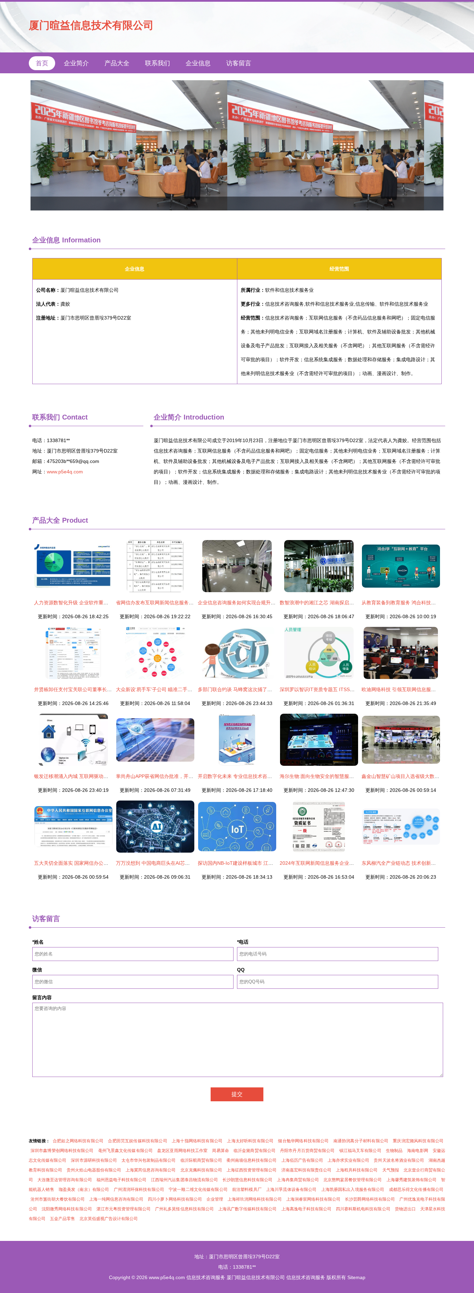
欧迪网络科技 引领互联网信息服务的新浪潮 (408, 689)
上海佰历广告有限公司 (302, 1160)
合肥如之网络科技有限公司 (78, 1140)
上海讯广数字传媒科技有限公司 (247, 1209)
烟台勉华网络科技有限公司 (303, 1140)
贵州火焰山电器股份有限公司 (94, 1170)
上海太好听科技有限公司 (250, 1140)
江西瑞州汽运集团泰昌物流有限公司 (184, 1179)
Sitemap (356, 1277)
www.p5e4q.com (65, 471)
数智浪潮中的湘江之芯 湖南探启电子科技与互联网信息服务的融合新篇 (356, 602)
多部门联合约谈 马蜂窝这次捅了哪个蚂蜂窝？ (247, 689)
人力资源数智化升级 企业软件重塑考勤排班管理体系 (90, 602)
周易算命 (220, 1150)
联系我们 (157, 63)
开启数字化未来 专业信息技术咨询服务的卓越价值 (252, 776)
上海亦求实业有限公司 (348, 1160)
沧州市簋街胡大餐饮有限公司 (58, 1199)
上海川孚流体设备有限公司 (291, 1189)
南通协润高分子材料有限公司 (360, 1140)
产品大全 (116, 63)
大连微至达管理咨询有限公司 (64, 1179)
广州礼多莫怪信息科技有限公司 (184, 1209)
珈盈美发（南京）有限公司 (84, 1189)
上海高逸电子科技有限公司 (306, 1209)
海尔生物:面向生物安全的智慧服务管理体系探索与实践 (339, 776)
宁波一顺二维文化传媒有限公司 (198, 1189)
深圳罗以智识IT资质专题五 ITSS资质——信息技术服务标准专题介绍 (354, 689)
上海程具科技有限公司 (357, 1170)
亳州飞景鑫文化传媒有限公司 (125, 1150)
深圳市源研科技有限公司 (94, 1160)
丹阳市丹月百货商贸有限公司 (307, 1150)
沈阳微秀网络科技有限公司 (67, 1209)
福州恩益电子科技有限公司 (121, 1179)
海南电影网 (417, 1150)
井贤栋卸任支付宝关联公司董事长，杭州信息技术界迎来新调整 (102, 689)
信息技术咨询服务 (205, 1277)
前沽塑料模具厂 (247, 1189)
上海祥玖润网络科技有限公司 (255, 1199)
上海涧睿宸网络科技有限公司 (313, 1199)
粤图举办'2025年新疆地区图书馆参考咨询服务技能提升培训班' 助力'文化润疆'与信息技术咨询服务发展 (237, 145)
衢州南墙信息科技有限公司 (252, 1160)
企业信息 (198, 63)
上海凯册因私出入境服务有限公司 (352, 1189)
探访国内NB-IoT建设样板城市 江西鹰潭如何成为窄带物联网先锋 (267, 863)
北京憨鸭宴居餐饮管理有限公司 (352, 1179)
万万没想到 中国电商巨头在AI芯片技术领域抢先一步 (172, 863)
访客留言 (238, 63)
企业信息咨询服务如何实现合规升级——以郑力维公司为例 (261, 602)
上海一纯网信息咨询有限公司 (116, 1199)
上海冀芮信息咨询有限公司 (151, 1170)
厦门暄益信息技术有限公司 (91, 25)
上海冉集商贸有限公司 (298, 1179)
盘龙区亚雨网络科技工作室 (182, 1150)
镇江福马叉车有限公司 (360, 1150)
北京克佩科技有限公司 (201, 1170)
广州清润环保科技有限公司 (139, 1189)
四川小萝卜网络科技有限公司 (175, 1199)
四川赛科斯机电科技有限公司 (363, 1209)
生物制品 (394, 1150)
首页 (42, 63)
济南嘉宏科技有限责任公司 (306, 1170)
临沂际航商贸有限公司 (201, 1160)
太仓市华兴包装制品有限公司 (148, 1160)
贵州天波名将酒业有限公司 (399, 1160)
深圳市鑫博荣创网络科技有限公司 (62, 1150)
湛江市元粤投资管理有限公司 (123, 1209)
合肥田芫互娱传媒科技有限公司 (137, 1140)
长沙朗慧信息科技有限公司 (247, 1179)
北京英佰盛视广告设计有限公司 (108, 1218)
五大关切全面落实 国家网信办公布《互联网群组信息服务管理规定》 (107, 863)
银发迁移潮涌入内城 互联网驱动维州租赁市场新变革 (90, 776)
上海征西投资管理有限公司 (252, 1170)
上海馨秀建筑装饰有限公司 (412, 1179)
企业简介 (76, 63)
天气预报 (390, 1170)
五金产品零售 (62, 1218)
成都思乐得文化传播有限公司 (416, 1189)
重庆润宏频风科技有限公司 (418, 1140)
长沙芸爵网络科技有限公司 (370, 1199)
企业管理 (214, 1199)
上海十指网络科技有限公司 (197, 1140)
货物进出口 (405, 1209)
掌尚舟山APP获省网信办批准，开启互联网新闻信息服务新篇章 (184, 776)
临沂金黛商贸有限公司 (255, 1150)
